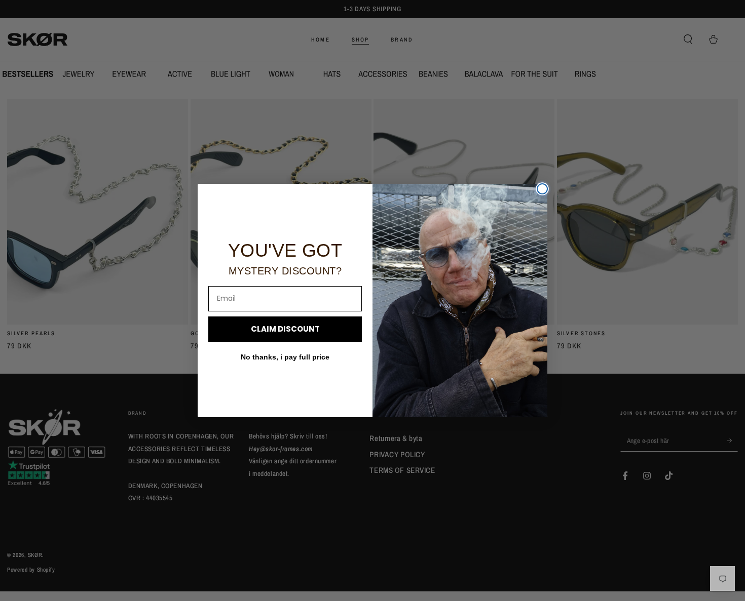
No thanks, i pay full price (285, 357)
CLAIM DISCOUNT (285, 329)
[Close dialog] (542, 189)
